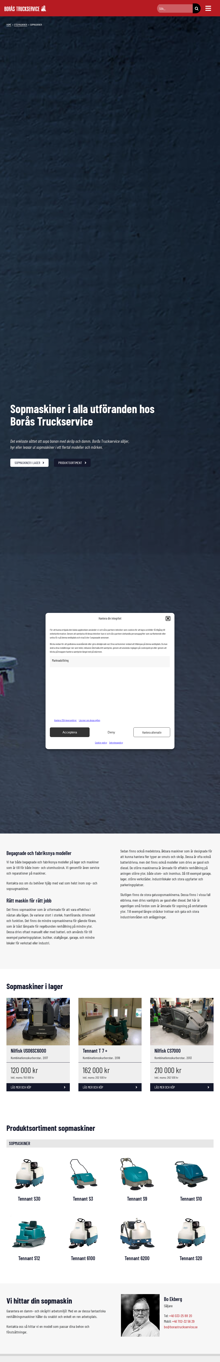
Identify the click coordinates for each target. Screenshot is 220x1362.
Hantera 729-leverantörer (65, 720)
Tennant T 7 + (95, 1050)
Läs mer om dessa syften (89, 720)
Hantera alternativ (152, 732)
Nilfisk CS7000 (167, 1050)
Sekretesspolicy (116, 742)
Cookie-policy (101, 742)
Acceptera (70, 732)
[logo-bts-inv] (25, 7)
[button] (168, 618)
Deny (111, 732)
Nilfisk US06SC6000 (28, 1050)
